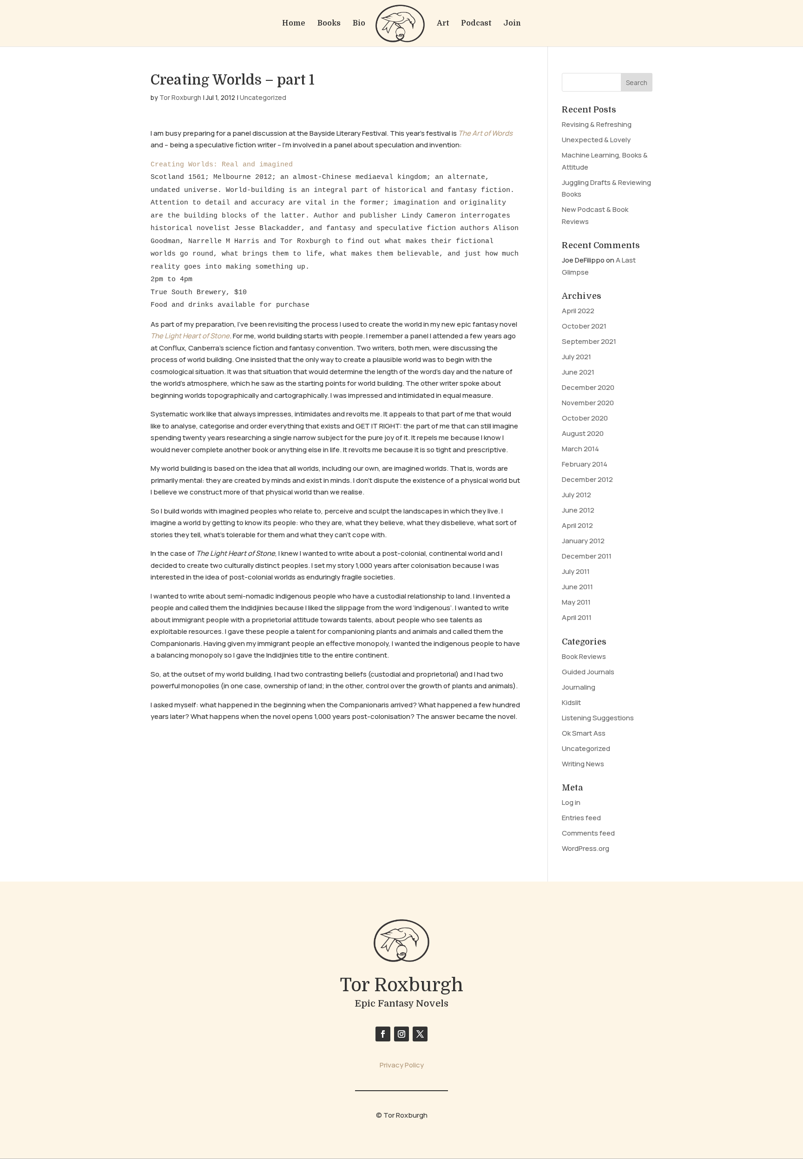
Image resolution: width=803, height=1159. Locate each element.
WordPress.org (585, 848)
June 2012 (578, 510)
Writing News (583, 764)
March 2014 (580, 449)
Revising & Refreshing (597, 124)
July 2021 (576, 357)
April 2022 (578, 311)
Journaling (578, 687)
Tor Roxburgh (180, 97)
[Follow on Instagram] (401, 1034)
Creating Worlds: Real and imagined (222, 165)
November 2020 (588, 403)
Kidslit (571, 702)
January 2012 (583, 541)
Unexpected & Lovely (596, 140)
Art (443, 23)
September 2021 (589, 341)
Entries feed (581, 818)
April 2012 (577, 525)
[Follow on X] (420, 1034)
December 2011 (587, 556)
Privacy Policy (402, 1065)
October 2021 (584, 326)
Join (512, 23)
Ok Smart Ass (584, 733)
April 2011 (577, 617)
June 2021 (578, 372)
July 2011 (576, 571)
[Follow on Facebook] (382, 1034)
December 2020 (588, 387)
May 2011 (576, 602)
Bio (359, 23)
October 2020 (585, 418)
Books (329, 23)
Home (293, 23)
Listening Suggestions (598, 718)
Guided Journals (588, 672)
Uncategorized (263, 97)
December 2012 (587, 479)
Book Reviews (584, 656)
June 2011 (577, 587)
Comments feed (588, 833)
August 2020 (583, 433)
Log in (571, 802)
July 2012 (576, 495)
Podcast (476, 23)
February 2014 (584, 464)
